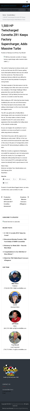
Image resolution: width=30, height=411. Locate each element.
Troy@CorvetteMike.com (19, 349)
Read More (4, 172)
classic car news (23, 187)
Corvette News (11, 15)
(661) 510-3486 (8, 328)
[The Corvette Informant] (15, 5)
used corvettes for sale (16, 189)
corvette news (5, 189)
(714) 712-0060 (8, 349)
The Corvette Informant (9, 10)
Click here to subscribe (13, 221)
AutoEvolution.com (21, 168)
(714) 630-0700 (8, 288)
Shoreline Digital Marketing (21, 408)
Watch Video (4, 166)
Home (4, 15)
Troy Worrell (22, 53)
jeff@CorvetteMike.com (19, 328)
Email (3, 393)
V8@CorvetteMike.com (19, 288)
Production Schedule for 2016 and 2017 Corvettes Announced (8, 201)
